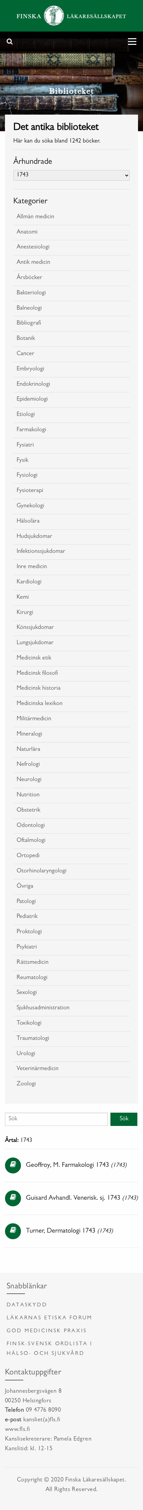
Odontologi (31, 826)
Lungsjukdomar (35, 643)
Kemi (23, 598)
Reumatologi (32, 978)
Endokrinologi (33, 385)
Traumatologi (33, 1039)
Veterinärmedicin (38, 1069)
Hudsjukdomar (34, 537)
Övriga (25, 887)
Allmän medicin (35, 217)
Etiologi (26, 415)
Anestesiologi (33, 248)
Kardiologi (29, 582)
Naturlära (28, 750)
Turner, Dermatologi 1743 (60, 1231)
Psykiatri (27, 948)
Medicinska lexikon (40, 704)
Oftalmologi (31, 841)
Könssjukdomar (35, 628)
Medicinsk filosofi (37, 674)
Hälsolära (28, 522)
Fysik (22, 461)
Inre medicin (32, 567)
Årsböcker (29, 278)
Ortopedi (28, 856)
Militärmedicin (34, 719)
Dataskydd (27, 1305)
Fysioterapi (30, 491)
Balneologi (29, 309)
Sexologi (27, 993)
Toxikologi (29, 1024)
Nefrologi (28, 765)
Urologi (26, 1054)
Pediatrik (27, 917)
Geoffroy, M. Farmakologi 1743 (67, 1165)
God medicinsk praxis (47, 1331)
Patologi (26, 902)
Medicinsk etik (34, 658)
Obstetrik (28, 811)
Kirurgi (25, 613)
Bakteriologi (31, 293)
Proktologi (29, 932)
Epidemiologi (32, 400)
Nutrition (28, 795)
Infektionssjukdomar (41, 552)
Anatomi (27, 233)
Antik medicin (33, 263)
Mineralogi (29, 735)
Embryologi (30, 369)
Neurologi (29, 780)
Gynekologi (30, 506)
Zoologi (26, 1084)
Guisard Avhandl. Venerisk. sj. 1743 (73, 1198)
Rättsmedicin (33, 963)
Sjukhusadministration (43, 1008)
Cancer (25, 354)
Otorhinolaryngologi (42, 871)
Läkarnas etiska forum (49, 1318)
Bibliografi (29, 324)
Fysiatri (25, 446)
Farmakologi (31, 430)
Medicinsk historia (39, 689)
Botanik (26, 339)
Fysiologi (27, 476)
